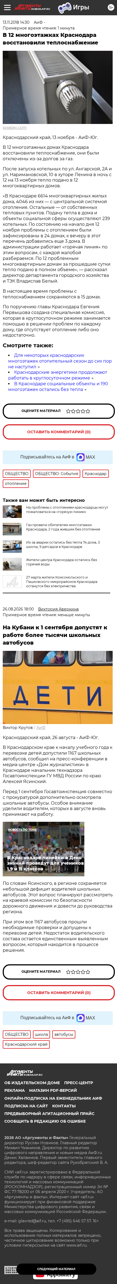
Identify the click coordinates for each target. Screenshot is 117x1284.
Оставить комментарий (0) (59, 431)
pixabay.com (15, 127)
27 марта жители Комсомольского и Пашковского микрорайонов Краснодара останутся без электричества (61, 581)
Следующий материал (56, 1269)
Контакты (64, 1106)
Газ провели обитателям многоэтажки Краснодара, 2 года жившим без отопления (63, 527)
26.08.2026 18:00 (18, 609)
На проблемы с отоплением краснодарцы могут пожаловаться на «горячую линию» (67, 509)
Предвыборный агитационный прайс (49, 1113)
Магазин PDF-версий (53, 1090)
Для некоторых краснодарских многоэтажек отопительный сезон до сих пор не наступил (60, 361)
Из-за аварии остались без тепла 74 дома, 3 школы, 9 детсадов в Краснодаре (63, 544)
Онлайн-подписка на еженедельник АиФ (53, 1098)
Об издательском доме (32, 1082)
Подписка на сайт (26, 1106)
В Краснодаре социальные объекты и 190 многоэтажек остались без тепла (58, 386)
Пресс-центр (78, 1082)
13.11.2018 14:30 (16, 22)
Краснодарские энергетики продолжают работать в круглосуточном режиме (57, 375)
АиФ (40, 727)
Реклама (14, 1090)
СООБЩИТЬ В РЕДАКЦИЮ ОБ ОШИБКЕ (45, 1121)
